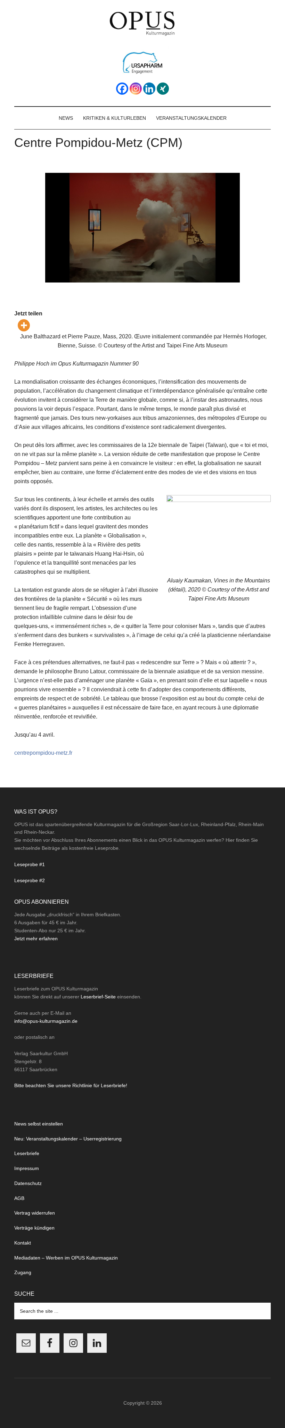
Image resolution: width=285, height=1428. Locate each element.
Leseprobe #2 (29, 880)
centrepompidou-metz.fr (43, 753)
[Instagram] (136, 89)
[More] (24, 325)
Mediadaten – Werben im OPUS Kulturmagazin (66, 1258)
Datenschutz (28, 1183)
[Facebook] (122, 89)
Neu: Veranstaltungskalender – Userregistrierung (68, 1138)
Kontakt (22, 1243)
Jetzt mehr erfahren (36, 938)
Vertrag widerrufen (34, 1213)
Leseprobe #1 (29, 864)
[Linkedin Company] (149, 89)
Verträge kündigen (34, 1228)
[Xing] (163, 89)
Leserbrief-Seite (98, 996)
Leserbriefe (26, 1153)
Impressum (26, 1168)
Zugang (22, 1272)
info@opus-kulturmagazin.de (46, 1021)
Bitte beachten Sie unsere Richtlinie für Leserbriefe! (70, 1085)
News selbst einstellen (38, 1124)
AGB (19, 1198)
